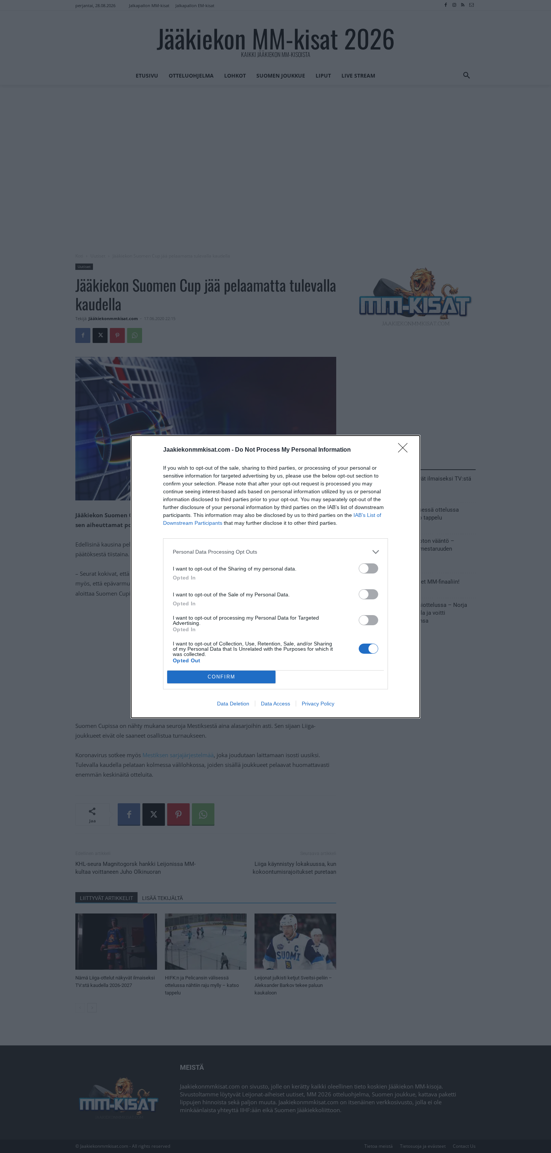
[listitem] (275, 552)
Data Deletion (233, 704)
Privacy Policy (318, 704)
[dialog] (275, 577)
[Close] (405, 450)
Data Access (275, 704)
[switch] (368, 568)
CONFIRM (221, 677)
